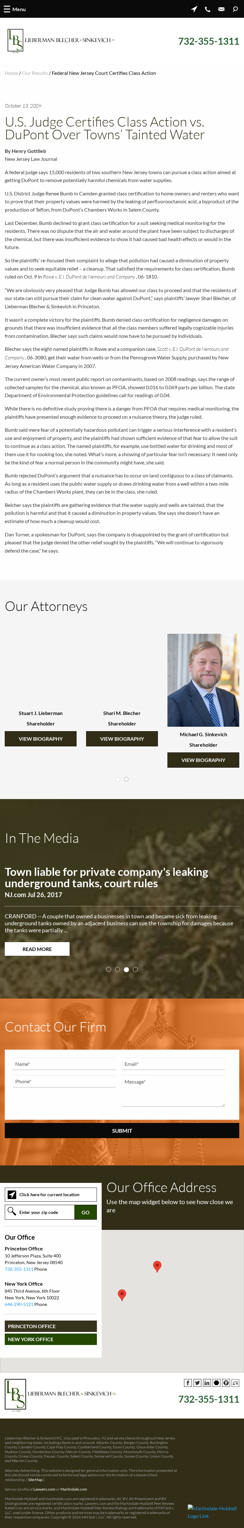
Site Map (35, 1479)
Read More (37, 949)
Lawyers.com (44, 1489)
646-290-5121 (19, 1304)
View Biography (41, 739)
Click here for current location (49, 1194)
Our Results (35, 73)
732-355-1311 (208, 41)
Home (11, 73)
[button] (122, 1295)
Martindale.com (73, 1489)
